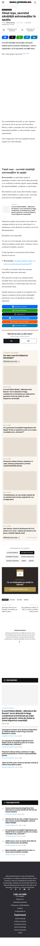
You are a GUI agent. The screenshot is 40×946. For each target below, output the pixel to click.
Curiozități (19, 599)
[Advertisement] (20, 942)
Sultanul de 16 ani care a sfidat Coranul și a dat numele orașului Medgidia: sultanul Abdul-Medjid (21, 821)
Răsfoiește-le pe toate (10, 361)
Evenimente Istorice (12, 556)
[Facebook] (20, 642)
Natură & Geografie (13, 560)
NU (28, 341)
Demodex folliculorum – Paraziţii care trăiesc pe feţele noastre (9, 609)
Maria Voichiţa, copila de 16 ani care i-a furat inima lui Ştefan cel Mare (20, 851)
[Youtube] (24, 889)
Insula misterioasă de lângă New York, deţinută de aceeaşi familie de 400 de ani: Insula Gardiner (21, 810)
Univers (31, 560)
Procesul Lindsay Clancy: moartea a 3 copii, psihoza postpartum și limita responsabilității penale (19, 753)
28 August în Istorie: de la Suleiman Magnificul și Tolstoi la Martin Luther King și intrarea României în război (19, 731)
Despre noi (20, 899)
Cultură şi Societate (12, 6)
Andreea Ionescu (10, 22)
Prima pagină (20, 896)
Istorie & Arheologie (27, 556)
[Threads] (29, 889)
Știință (24, 560)
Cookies (20, 908)
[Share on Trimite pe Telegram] (27, 37)
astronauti (12, 599)
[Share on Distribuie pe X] (12, 37)
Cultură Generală (12, 552)
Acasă (3, 6)
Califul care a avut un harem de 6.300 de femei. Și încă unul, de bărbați (20, 842)
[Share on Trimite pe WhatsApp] (19, 37)
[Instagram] (15, 889)
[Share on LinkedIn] (34, 37)
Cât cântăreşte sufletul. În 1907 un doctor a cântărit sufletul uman (29, 609)
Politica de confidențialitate (20, 905)
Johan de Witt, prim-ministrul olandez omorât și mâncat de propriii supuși (20, 764)
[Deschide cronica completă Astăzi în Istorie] (20, 580)
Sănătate (26, 599)
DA (11, 341)
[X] (20, 889)
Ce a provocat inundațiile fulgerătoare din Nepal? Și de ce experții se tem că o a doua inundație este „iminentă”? (18, 742)
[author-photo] (20, 627)
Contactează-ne (20, 911)
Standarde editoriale (20, 902)
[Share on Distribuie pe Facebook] (5, 37)
